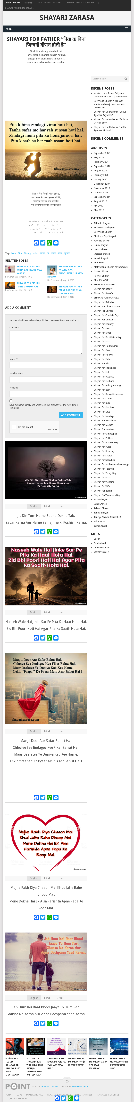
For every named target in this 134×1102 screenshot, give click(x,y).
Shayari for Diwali (102, 332)
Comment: (15, 327)
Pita (20, 253)
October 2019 (101, 192)
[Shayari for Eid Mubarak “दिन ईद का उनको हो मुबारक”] (77, 1046)
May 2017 (99, 210)
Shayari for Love (102, 411)
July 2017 (98, 205)
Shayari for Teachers (104, 468)
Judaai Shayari (101, 258)
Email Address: (17, 373)
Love (19, 1094)
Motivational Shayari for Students (110, 267)
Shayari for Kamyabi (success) (108, 394)
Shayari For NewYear (104, 429)
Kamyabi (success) (108, 1094)
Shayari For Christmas (105, 319)
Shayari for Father (103, 359)
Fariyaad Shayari (102, 240)
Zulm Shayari (100, 526)
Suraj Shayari (100, 504)
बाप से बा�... (29, 3)
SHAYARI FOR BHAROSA (106, 297)
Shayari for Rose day (104, 451)
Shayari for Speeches (104, 460)
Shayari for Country (104, 324)
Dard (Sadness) (84, 1094)
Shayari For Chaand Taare (107, 306)
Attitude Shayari (102, 223)
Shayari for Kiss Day (104, 407)
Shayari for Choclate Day (106, 315)
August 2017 (100, 201)
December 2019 (102, 183)
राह (48, 253)
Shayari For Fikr (101, 363)
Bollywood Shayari (103, 232)
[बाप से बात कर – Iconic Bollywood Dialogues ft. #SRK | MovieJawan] (15, 1046)
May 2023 (99, 157)
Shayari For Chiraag (103, 311)
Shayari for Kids (102, 403)
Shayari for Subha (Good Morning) (111, 464)
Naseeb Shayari (101, 271)
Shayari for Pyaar (102, 447)
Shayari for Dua (101, 341)
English (34, 506)
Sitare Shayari (101, 499)
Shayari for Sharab (103, 455)
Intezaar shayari (102, 254)
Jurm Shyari (99, 262)
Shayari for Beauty (103, 289)
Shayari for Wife (102, 486)
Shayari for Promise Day (106, 442)
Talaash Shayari (101, 508)
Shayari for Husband (104, 381)
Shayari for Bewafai (103, 293)
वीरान (53, 253)
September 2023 (102, 153)
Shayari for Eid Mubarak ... (81, 3)
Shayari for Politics (103, 438)
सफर (60, 253)
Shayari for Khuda (103, 398)
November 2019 (102, 188)
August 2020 (100, 170)
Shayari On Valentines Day (107, 495)
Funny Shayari (101, 245)
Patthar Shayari (101, 275)
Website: (13, 387)
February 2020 (101, 175)
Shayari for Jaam (102, 390)
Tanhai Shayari (101, 512)
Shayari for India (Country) (107, 385)
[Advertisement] (46, 91)
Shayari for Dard (102, 328)
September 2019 (102, 197)
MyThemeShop (80, 1086)
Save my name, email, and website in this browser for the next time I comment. (43, 406)
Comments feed (101, 547)
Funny (9, 1094)
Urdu (59, 506)
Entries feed (100, 543)
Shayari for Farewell (103, 354)
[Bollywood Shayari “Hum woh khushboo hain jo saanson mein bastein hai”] (35, 1046)
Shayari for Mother (103, 425)
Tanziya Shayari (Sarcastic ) (107, 517)
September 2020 (102, 166)
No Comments (11, 277)
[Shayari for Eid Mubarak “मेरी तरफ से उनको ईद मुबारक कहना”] (119, 1046)
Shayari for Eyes (102, 350)
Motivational (34, 1094)
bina (13, 253)
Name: (13, 359)
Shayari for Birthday (104, 302)
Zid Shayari (99, 521)
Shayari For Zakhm (103, 490)
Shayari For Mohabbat (105, 420)
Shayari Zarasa (67, 17)
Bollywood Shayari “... (50, 3)
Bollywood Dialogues (104, 227)
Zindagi (27, 253)
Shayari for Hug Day (104, 376)
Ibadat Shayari (101, 249)
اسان (35, 253)
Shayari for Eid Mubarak (106, 346)
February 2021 (101, 162)
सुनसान (67, 253)
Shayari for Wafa (102, 477)
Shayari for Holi (101, 372)
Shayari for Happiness (105, 368)
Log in (97, 539)
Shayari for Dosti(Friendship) (108, 337)
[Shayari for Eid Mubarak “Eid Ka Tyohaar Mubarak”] (98, 1046)
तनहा (42, 253)
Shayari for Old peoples (105, 433)
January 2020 (100, 179)
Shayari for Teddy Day (105, 473)
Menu (9, 29)
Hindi (47, 506)
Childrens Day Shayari (105, 236)
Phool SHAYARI (101, 280)
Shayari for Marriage (104, 416)
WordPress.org (101, 552)
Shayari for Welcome (104, 482)
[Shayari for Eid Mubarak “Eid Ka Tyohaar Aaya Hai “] (56, 1046)
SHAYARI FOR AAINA (104, 284)
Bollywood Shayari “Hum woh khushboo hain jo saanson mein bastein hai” (109, 104)
